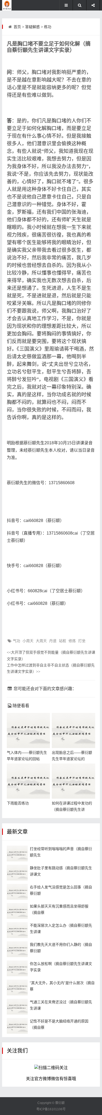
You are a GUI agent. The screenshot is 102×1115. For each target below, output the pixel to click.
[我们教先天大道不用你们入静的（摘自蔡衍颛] (17, 949)
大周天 (41, 641)
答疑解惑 (32, 27)
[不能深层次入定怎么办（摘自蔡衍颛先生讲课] (17, 930)
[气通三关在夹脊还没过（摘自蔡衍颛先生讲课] (17, 1007)
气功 (16, 641)
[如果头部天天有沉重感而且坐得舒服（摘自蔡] (17, 911)
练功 (47, 27)
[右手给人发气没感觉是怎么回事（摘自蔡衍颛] (17, 892)
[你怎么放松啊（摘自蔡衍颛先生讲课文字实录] (17, 968)
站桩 (62, 641)
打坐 (82, 641)
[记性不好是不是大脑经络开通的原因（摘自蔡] (17, 1026)
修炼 (72, 641)
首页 (17, 27)
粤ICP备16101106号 (51, 1109)
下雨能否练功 (18, 803)
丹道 (52, 641)
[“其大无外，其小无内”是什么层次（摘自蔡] (17, 987)
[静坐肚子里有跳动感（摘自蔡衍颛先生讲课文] (17, 873)
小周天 (27, 641)
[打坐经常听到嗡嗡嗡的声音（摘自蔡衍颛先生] (17, 853)
